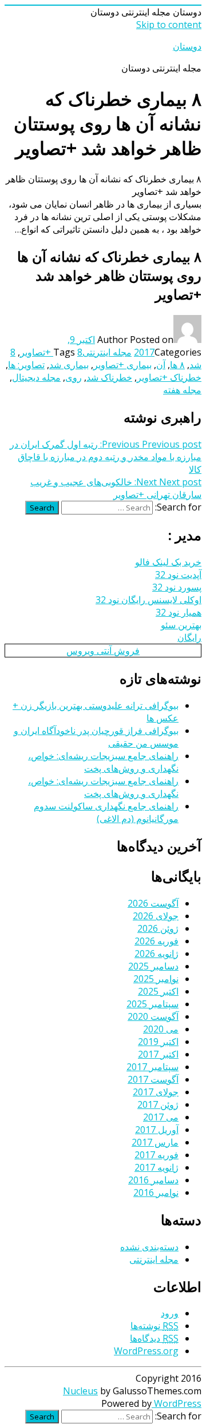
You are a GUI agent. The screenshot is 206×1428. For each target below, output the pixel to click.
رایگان (189, 637)
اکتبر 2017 (158, 1054)
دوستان (187, 46)
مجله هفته (182, 390)
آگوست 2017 (153, 1079)
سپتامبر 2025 (152, 1004)
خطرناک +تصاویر (169, 377)
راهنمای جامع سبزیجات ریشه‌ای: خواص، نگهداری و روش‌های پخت (103, 762)
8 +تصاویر (51, 352)
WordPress (176, 1403)
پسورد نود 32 (176, 587)
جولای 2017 (156, 1092)
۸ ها (177, 364)
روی (73, 377)
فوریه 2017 (156, 1154)
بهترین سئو (181, 625)
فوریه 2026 (156, 941)
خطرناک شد (109, 377)
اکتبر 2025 (158, 991)
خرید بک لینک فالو (168, 562)
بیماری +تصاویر (122, 364)
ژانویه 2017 (156, 1167)
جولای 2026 (156, 916)
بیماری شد (69, 364)
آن (160, 364)
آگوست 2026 (153, 903)
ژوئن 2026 (158, 928)
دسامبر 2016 (153, 1180)
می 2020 (161, 1029)
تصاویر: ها (26, 364)
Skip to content (168, 24)
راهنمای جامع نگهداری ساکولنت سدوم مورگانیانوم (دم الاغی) (106, 812)
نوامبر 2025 (156, 978)
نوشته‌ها (154, 1325)
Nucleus (80, 1391)
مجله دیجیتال (36, 377)
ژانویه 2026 (156, 953)
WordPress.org (146, 1351)
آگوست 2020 (153, 1016)
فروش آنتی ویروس (103, 650)
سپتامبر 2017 (152, 1066)
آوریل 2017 (157, 1129)
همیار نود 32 (178, 612)
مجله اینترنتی (107, 352)
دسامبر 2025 (153, 966)
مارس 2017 (155, 1142)
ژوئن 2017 (158, 1104)
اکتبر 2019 (158, 1041)
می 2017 (161, 1117)
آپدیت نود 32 (178, 574)
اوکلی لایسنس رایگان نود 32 (148, 599)
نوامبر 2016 (156, 1192)
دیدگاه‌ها (154, 1338)
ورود (170, 1313)
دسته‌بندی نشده (149, 1246)
